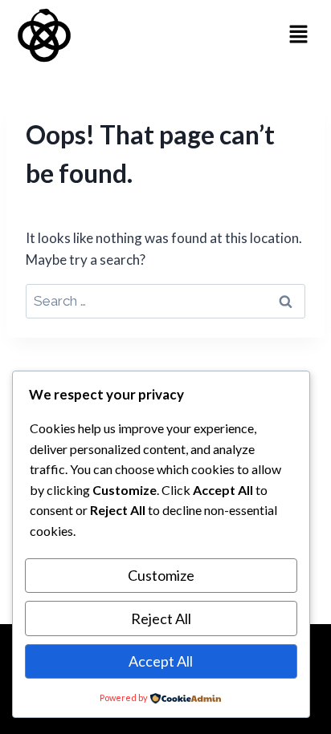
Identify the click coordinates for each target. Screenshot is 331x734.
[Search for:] (165, 300)
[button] (299, 35)
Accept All (161, 661)
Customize (161, 575)
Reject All (161, 618)
